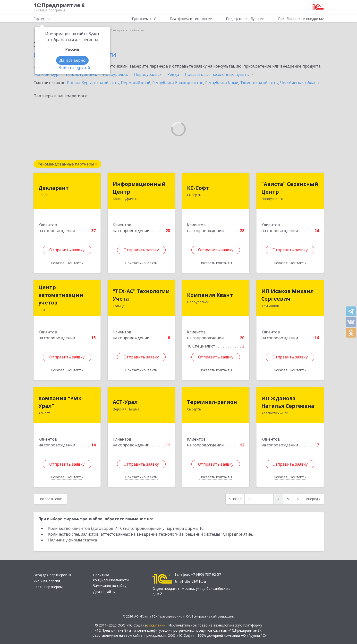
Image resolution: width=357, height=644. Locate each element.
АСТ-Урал (125, 402)
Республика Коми (221, 82)
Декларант (53, 187)
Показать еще (50, 498)
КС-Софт (198, 187)
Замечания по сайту (109, 585)
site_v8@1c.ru (195, 581)
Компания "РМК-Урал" (61, 402)
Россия (73, 82)
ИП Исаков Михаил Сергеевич (287, 295)
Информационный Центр (139, 188)
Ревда (173, 74)
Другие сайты (104, 591)
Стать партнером (48, 586)
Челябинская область (300, 82)
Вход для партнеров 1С (53, 575)
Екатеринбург (47, 74)
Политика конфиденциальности (111, 577)
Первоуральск (148, 74)
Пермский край (135, 82)
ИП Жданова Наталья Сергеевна (287, 402)
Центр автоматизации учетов (60, 295)
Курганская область (100, 82)
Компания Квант (210, 295)
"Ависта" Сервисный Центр (289, 188)
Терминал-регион (212, 402)
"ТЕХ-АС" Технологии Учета (141, 295)
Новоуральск (115, 74)
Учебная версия (47, 581)
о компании (155, 625)
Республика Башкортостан (177, 82)
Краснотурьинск (81, 74)
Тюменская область (259, 82)
